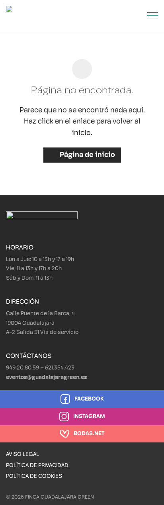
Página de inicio (86, 155)
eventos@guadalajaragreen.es (46, 378)
